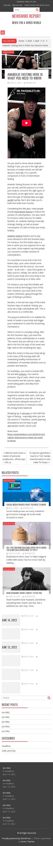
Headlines (7, 5)
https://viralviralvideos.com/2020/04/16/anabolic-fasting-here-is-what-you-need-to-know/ (26, 437)
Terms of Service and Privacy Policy (37, 5)
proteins (23, 374)
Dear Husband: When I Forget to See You (24, 592)
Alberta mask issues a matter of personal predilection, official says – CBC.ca (14, 458)
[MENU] (3, 32)
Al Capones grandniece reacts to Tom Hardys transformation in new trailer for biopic (39, 458)
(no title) (5, 712)
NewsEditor (31, 83)
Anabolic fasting (14, 236)
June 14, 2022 (9, 620)
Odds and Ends (17, 5)
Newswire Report (26, 16)
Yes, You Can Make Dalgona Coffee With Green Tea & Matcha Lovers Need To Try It (26, 549)
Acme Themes (27, 841)
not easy (26, 413)
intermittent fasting (23, 211)
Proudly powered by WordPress (16, 838)
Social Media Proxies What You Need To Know (26, 504)
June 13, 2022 (9, 647)
